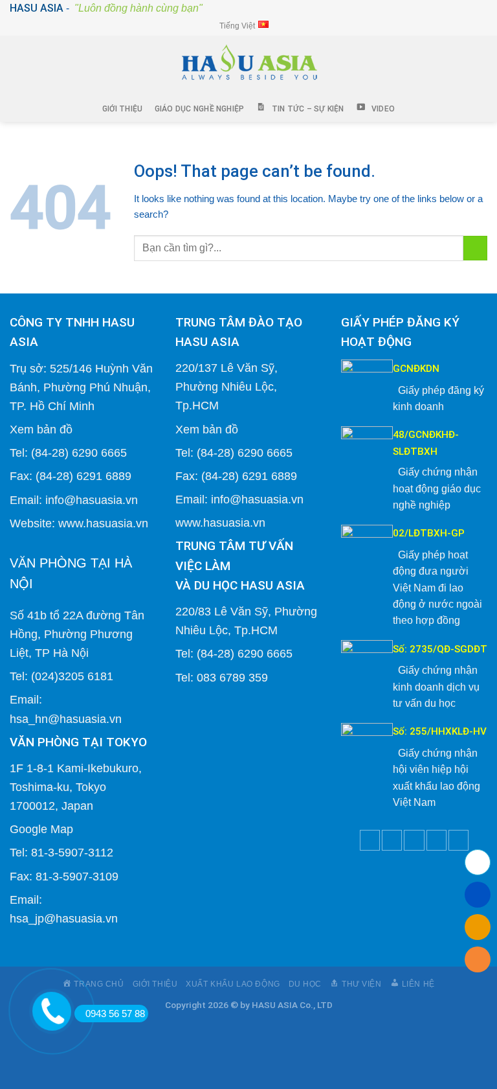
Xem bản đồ (41, 429)
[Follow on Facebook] (370, 840)
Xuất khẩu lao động (233, 984)
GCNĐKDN (416, 368)
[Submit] (475, 248)
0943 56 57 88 (115, 1013)
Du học (305, 984)
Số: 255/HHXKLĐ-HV (440, 731)
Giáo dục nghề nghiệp (200, 108)
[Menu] (20, 66)
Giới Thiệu (122, 108)
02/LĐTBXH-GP (429, 533)
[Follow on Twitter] (392, 840)
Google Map (41, 829)
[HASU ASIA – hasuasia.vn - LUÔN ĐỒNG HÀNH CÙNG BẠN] (249, 65)
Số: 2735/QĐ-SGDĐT (440, 649)
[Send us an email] (414, 840)
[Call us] (436, 840)
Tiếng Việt (237, 25)
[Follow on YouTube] (458, 840)
